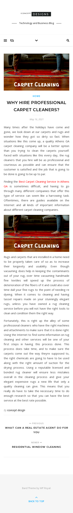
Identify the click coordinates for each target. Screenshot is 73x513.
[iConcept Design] (36, 14)
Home (36, 96)
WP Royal (45, 488)
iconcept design (16, 410)
